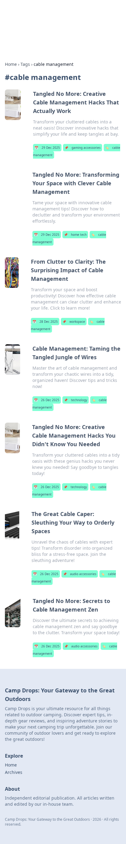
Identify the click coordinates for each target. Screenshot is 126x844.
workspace (73, 321)
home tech (75, 234)
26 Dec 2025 (46, 400)
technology (75, 400)
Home (11, 64)
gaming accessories (83, 147)
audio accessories (79, 574)
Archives (13, 772)
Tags (25, 64)
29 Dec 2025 (47, 147)
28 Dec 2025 (45, 321)
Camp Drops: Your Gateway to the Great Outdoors (57, 17)
